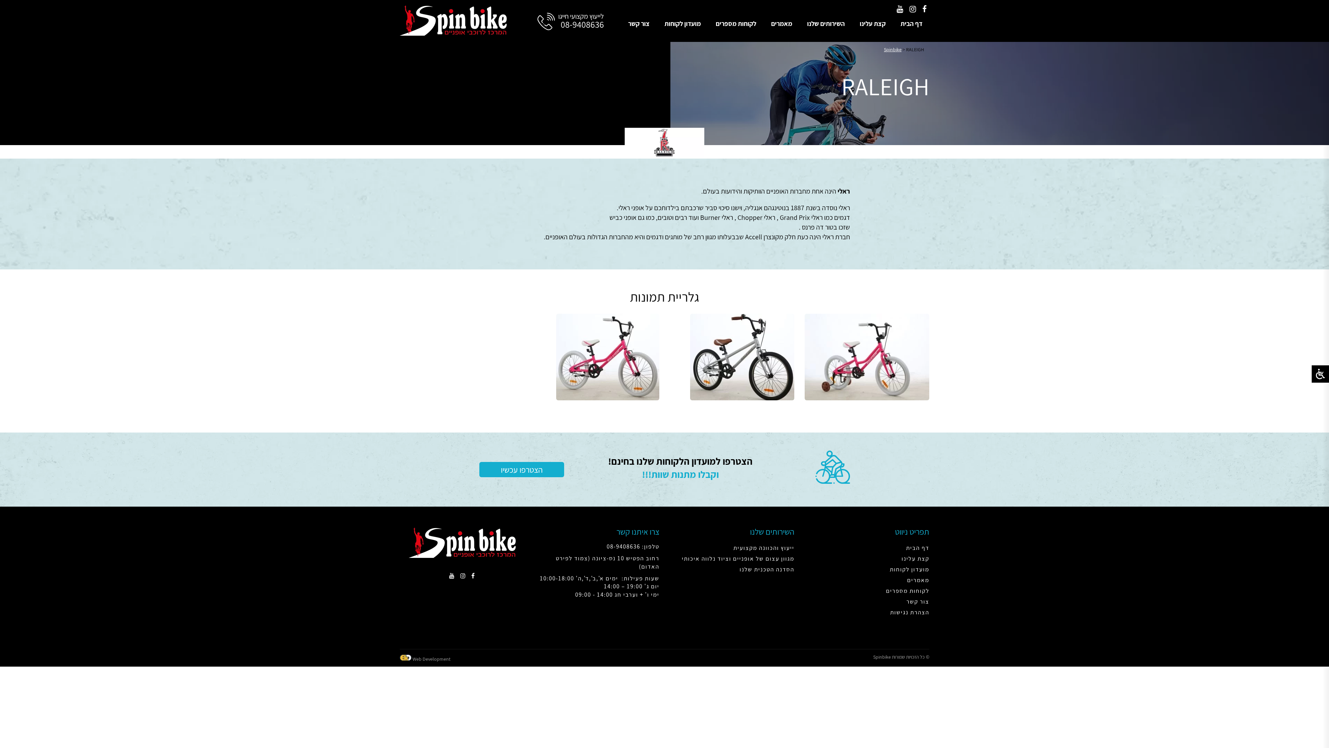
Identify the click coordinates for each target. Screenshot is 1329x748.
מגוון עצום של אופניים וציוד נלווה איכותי (738, 558)
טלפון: (650, 546)
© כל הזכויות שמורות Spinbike (901, 657)
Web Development (432, 659)
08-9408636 (582, 24)
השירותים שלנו (826, 23)
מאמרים (781, 23)
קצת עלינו (873, 23)
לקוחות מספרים (736, 23)
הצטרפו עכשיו (522, 469)
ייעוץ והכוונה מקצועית (763, 548)
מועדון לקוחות (682, 23)
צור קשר (639, 23)
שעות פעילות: (640, 578)
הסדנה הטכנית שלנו (767, 569)
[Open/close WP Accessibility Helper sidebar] (1320, 374)
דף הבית (911, 23)
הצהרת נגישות (909, 612)
